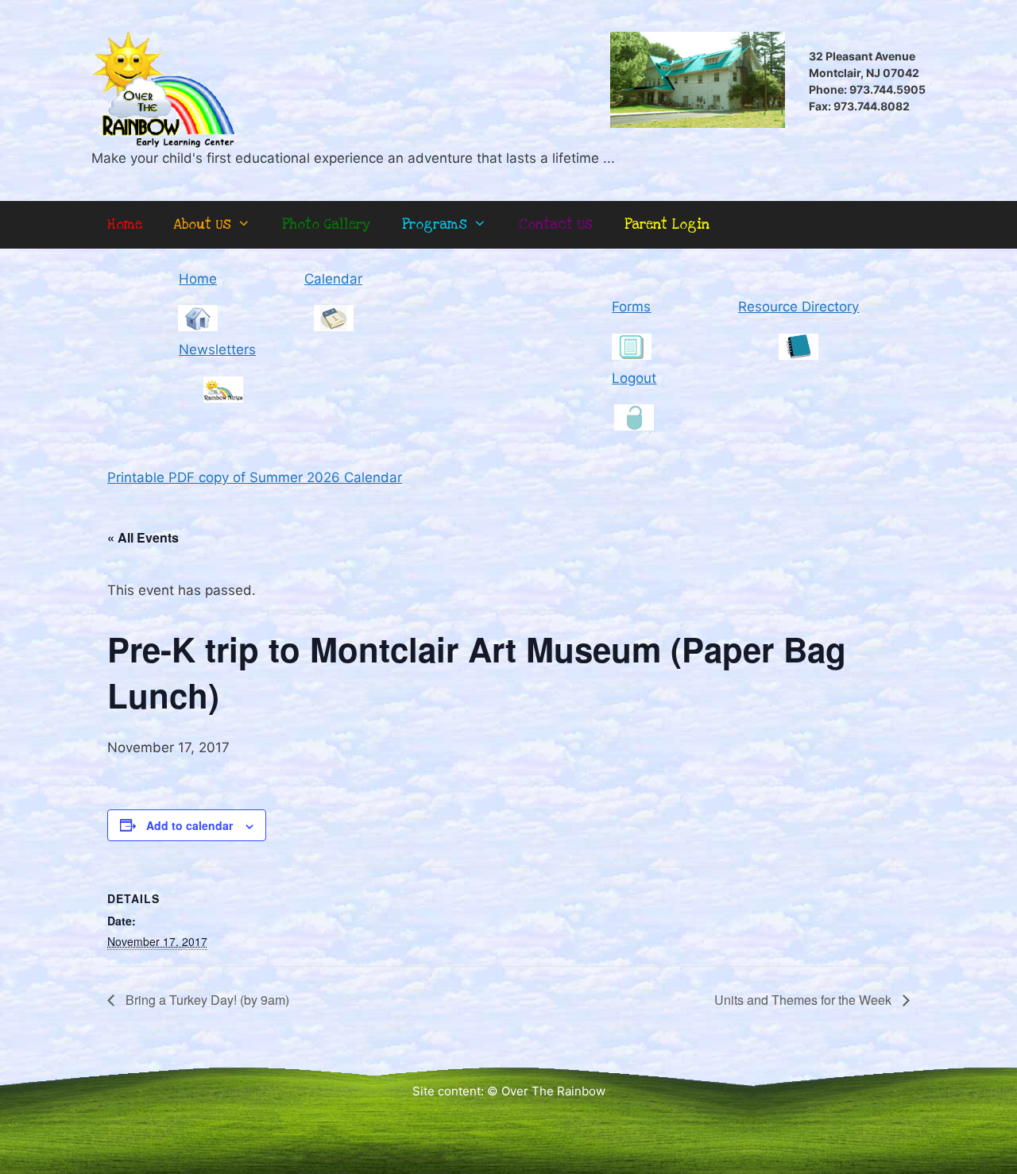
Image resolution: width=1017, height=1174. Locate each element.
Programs (434, 224)
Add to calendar (189, 825)
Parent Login (667, 224)
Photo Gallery (326, 224)
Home (124, 224)
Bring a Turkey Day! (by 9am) (205, 1000)
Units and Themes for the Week (804, 1000)
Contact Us (556, 224)
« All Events (143, 537)
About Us (202, 224)
